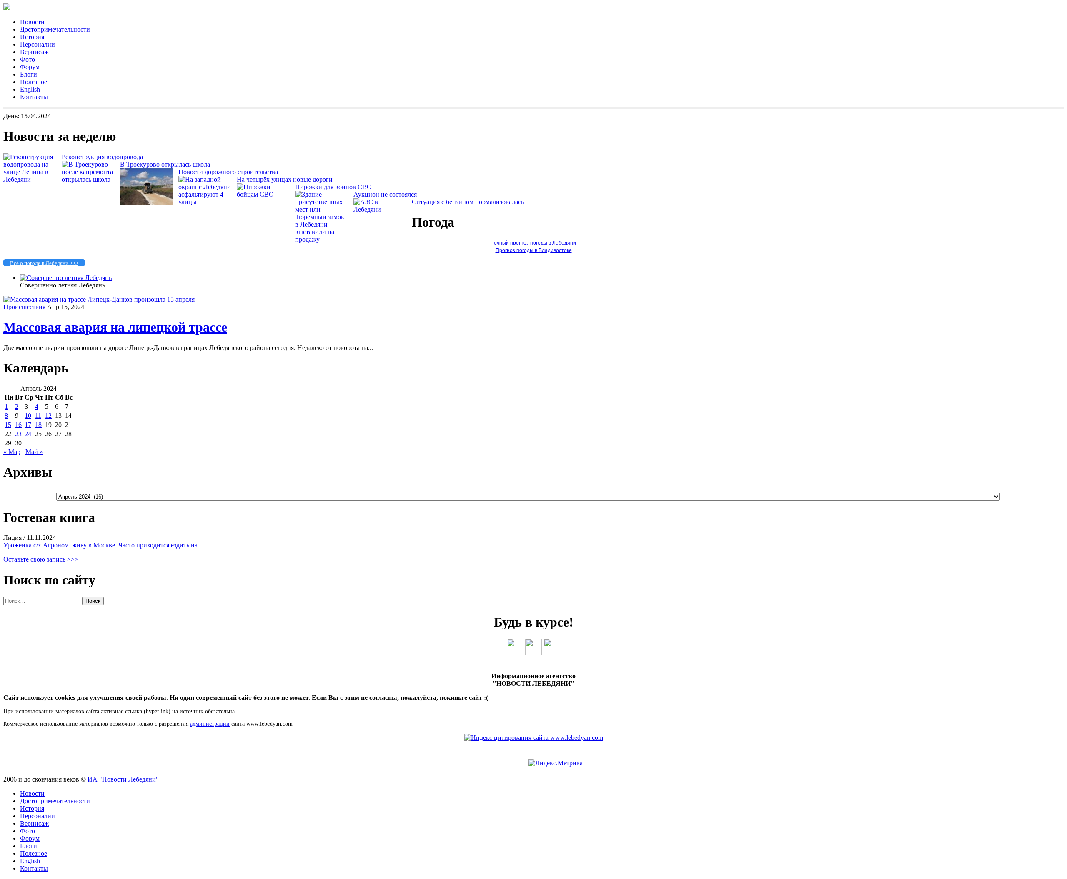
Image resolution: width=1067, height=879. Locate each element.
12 (48, 415)
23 (18, 433)
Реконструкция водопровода (102, 156)
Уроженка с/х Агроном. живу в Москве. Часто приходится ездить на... (103, 545)
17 (28, 424)
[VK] (515, 653)
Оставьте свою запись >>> (40, 559)
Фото (27, 59)
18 (38, 424)
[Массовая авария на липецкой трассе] (99, 299)
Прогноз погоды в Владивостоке (534, 250)
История (32, 36)
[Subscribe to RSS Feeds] (552, 653)
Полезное (33, 81)
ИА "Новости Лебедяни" (123, 779)
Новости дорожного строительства (228, 171)
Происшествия (24, 306)
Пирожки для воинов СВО (333, 186)
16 (18, 424)
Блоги (28, 74)
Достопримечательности (55, 29)
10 (28, 415)
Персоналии (37, 44)
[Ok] (533, 653)
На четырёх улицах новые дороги (285, 179)
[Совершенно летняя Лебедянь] (66, 277)
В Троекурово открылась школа (165, 164)
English (30, 89)
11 (38, 415)
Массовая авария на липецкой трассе (115, 327)
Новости (32, 21)
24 (28, 433)
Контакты (34, 96)
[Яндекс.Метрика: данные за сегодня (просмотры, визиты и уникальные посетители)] (555, 763)
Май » (34, 451)
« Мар (11, 451)
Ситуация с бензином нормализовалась (468, 201)
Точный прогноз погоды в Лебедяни (533, 243)
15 (8, 424)
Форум (30, 66)
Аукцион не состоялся (385, 194)
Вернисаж (34, 51)
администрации (210, 724)
